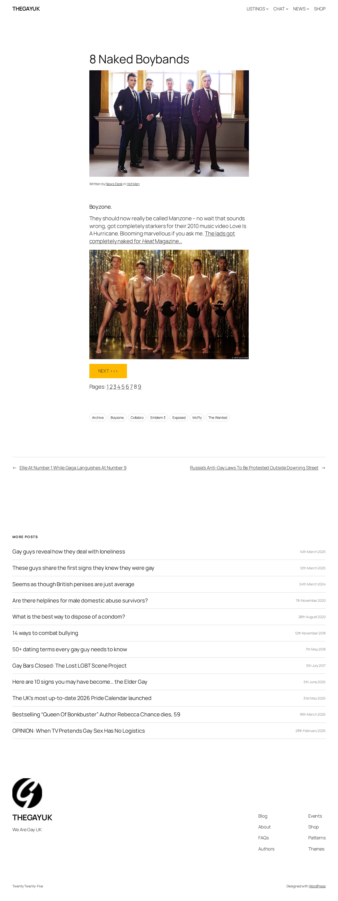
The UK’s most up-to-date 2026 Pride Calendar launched (81, 698)
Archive (98, 417)
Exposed (179, 417)
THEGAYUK (26, 8)
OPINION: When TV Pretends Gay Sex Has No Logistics (78, 731)
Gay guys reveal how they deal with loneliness (68, 552)
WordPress (317, 886)
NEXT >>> (108, 371)
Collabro (137, 417)
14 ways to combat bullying (45, 633)
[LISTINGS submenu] (267, 8)
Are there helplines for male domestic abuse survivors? (80, 601)
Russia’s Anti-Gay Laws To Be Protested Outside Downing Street (254, 468)
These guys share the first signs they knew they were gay (83, 568)
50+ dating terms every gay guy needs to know (69, 649)
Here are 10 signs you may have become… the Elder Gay (79, 682)
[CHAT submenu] (287, 8)
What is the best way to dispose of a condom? (68, 617)
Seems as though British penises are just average (73, 584)
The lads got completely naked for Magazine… (162, 237)
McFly (197, 417)
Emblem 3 (158, 417)
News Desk (114, 183)
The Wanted (217, 417)
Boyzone (117, 417)
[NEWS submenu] (308, 8)
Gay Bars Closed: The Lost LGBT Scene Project (69, 666)
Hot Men (133, 183)
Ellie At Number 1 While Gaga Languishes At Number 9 (73, 468)
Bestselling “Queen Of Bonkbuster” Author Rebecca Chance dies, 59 (96, 714)
